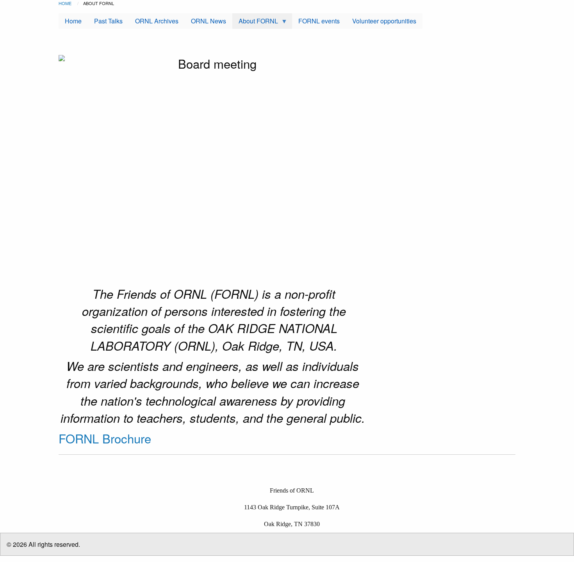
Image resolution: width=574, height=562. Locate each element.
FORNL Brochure (105, 438)
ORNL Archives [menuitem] (156, 20)
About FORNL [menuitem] (255, 22)
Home (65, 3)
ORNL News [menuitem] (208, 20)
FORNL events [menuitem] (319, 20)
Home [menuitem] (73, 20)
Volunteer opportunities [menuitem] (384, 20)
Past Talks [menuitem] (108, 20)
